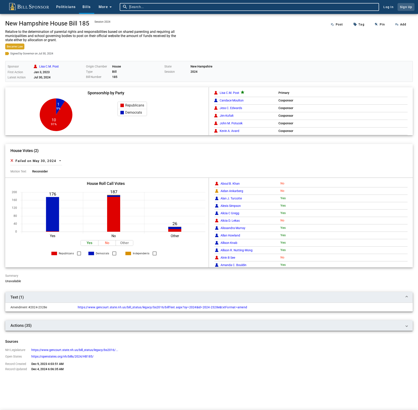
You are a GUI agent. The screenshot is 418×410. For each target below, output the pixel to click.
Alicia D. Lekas (230, 220)
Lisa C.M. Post (229, 92)
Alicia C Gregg (230, 213)
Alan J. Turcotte (231, 198)
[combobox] (253, 7)
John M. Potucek (231, 123)
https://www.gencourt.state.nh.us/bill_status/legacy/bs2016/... (74, 350)
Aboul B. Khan (230, 183)
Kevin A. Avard (229, 131)
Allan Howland (230, 235)
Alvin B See (228, 257)
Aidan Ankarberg (232, 191)
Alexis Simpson (231, 206)
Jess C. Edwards (231, 108)
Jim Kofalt (227, 115)
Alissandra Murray (233, 228)
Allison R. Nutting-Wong (237, 250)
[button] (132, 105)
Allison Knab (229, 243)
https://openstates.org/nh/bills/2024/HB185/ (62, 356)
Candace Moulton (232, 100)
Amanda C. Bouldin (233, 265)
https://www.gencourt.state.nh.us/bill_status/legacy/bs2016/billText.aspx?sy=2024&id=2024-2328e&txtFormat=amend (162, 307)
